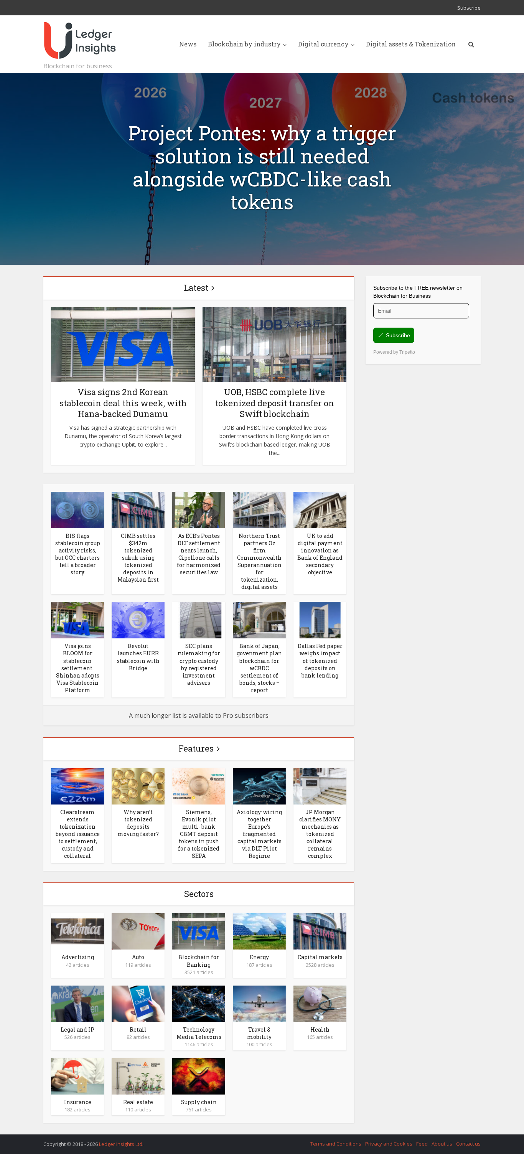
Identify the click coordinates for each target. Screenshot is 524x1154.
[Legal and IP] (77, 1003)
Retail (138, 1029)
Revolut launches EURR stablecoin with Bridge (138, 656)
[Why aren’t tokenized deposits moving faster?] (138, 785)
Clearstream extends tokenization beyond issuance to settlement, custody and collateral (78, 833)
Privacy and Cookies (388, 1143)
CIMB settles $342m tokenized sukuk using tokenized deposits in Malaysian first (138, 557)
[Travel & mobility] (259, 1003)
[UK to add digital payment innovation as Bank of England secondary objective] (319, 509)
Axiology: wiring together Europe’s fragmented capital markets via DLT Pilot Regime (259, 833)
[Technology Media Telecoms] (198, 1003)
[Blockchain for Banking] (198, 930)
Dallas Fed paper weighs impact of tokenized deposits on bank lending (320, 660)
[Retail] (138, 1003)
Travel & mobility (259, 1033)
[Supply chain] (198, 1076)
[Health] (319, 1003)
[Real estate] (138, 1076)
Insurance (77, 1102)
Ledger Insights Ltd (120, 1144)
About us (442, 1143)
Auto (138, 957)
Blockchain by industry (244, 44)
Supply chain (199, 1102)
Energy (259, 957)
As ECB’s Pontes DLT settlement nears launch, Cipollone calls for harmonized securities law (199, 554)
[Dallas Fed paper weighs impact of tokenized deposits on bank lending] (319, 619)
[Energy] (259, 930)
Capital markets (320, 957)
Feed (422, 1143)
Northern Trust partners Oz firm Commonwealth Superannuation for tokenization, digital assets (259, 561)
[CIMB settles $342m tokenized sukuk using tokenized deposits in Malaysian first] (138, 509)
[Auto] (138, 930)
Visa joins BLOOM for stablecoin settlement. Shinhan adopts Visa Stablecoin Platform (77, 667)
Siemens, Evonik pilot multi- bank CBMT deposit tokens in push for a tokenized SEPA (198, 833)
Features (196, 748)
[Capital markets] (319, 930)
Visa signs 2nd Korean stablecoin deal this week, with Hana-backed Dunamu (123, 402)
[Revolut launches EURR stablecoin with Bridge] (138, 619)
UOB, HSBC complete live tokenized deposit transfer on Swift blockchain (274, 402)
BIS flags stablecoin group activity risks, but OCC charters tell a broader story (77, 554)
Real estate (138, 1102)
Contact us (468, 1143)
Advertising (77, 957)
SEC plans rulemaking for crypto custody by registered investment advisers (199, 664)
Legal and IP (77, 1029)
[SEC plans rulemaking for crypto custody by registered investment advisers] (198, 619)
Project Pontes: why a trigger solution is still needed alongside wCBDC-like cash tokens (262, 167)
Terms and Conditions (335, 1143)
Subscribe (469, 7)
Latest (196, 287)
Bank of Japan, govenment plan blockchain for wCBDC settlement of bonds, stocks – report (259, 667)
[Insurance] (77, 1076)
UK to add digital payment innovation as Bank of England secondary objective (320, 554)
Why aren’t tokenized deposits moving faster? (138, 822)
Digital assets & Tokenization (411, 44)
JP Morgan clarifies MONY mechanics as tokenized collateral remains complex (320, 833)
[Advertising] (77, 930)
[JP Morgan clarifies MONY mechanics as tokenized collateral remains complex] (319, 785)
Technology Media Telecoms (198, 1033)
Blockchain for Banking (198, 960)
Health (320, 1029)
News (187, 44)
